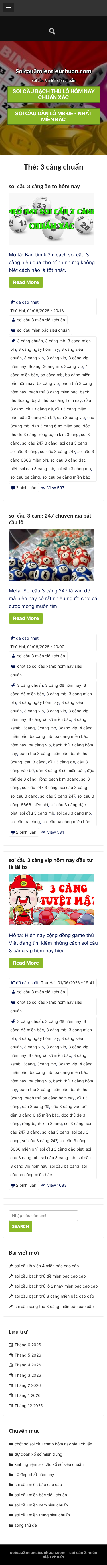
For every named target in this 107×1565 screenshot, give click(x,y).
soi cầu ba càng (25, 477)
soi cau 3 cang (73, 443)
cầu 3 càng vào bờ (37, 417)
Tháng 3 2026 (28, 1375)
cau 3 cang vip (71, 417)
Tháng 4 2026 (28, 1365)
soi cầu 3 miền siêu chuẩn (41, 319)
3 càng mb (55, 340)
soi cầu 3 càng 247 (57, 451)
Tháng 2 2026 (28, 1385)
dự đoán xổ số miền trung (38, 1454)
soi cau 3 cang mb (37, 468)
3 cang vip (34, 357)
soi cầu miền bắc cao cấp (38, 1484)
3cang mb (52, 366)
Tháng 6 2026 (28, 1344)
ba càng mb (51, 374)
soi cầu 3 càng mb (73, 468)
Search (20, 1226)
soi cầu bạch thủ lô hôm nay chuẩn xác (54, 95)
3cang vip (73, 366)
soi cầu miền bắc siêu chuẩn (43, 330)
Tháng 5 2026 (28, 1355)
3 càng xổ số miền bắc (50, 719)
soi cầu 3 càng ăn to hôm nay (44, 187)
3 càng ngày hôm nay (38, 349)
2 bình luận (26, 487)
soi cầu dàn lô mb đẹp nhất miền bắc (53, 117)
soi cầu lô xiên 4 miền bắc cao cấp (47, 1265)
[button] (8, 7)
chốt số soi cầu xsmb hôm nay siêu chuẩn (53, 1444)
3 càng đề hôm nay (63, 685)
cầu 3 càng (35, 761)
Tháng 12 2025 (29, 1405)
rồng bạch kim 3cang (59, 434)
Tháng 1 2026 (28, 1395)
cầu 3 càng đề (39, 408)
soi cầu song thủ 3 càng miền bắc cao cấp (54, 1306)
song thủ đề (26, 1525)
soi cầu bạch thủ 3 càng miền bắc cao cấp (54, 1296)
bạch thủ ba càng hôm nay (57, 400)
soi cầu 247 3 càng (40, 443)
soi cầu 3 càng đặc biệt (62, 1149)
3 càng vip (56, 357)
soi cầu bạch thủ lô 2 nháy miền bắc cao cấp (56, 1286)
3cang (35, 366)
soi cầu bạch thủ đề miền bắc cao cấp (50, 1276)
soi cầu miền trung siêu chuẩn (42, 1514)
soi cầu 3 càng (24, 451)
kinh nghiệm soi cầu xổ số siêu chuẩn (49, 1464)
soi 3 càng (74, 1123)
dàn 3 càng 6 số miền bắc (56, 425)
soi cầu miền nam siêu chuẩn (41, 1505)
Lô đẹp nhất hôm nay (34, 1474)
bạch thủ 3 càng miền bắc (53, 391)
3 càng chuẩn (30, 340)
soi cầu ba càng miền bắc (66, 477)
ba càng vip (48, 383)
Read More (26, 282)
